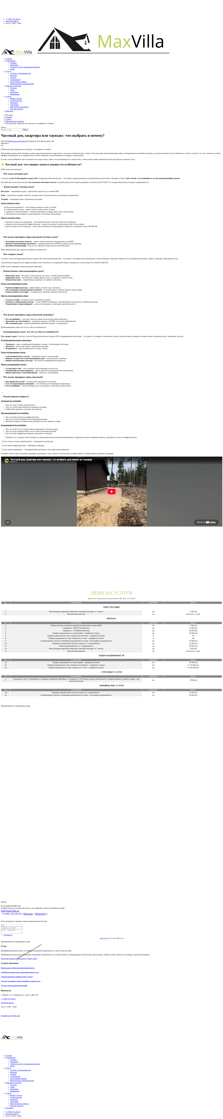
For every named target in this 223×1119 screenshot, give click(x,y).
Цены (12, 69)
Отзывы (13, 63)
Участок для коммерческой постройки (14, 985)
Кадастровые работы (18, 82)
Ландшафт (14, 105)
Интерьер (14, 103)
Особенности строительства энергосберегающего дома (20, 972)
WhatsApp (40, 913)
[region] (111, 824)
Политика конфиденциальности (13, 959)
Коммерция (14, 94)
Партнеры (14, 65)
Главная (9, 59)
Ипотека (13, 75)
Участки (13, 88)
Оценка (13, 78)
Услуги (8, 71)
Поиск (3, 127)
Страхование (15, 80)
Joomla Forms (104, 938)
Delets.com (16, 1016)
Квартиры (14, 92)
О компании (10, 61)
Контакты (9, 111)
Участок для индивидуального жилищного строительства (20, 981)
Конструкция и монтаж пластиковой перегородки (17, 968)
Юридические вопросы (19, 107)
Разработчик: (6, 1016)
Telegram (28, 913)
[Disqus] (111, 558)
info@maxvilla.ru (12, 21)
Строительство (16, 101)
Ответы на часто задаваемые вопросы (25, 67)
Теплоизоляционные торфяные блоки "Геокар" (17, 977)
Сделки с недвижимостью (20, 73)
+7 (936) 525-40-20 (13, 19)
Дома (12, 90)
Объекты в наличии (13, 86)
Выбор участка (16, 98)
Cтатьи (8, 96)
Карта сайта (32, 959)
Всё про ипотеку (16, 109)
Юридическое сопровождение (22, 84)
